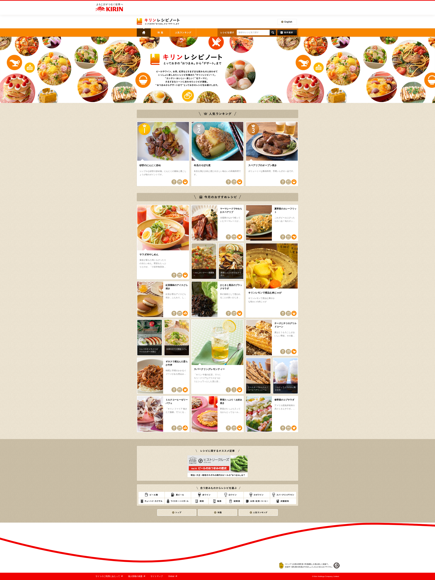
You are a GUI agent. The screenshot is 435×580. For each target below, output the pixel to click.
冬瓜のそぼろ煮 (202, 165)
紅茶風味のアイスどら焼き (177, 287)
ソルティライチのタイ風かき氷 (285, 388)
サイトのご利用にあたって (109, 576)
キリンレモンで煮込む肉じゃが (265, 292)
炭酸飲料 (283, 501)
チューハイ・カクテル (151, 501)
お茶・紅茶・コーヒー (257, 501)
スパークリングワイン (283, 495)
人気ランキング (183, 32)
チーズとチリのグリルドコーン (285, 325)
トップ (144, 32)
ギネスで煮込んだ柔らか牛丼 (177, 363)
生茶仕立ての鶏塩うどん (176, 349)
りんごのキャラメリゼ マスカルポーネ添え (148, 350)
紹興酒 (234, 501)
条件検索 (287, 32)
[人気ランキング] (258, 512)
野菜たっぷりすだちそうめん (231, 274)
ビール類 (151, 495)
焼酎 (199, 501)
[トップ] (176, 512)
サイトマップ (157, 576)
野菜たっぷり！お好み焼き (231, 401)
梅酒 (217, 501)
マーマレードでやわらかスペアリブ (231, 210)
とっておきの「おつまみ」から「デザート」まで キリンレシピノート (158, 21)
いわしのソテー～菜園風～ (204, 274)
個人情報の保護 (136, 576)
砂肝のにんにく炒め (150, 165)
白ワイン (230, 495)
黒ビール (178, 495)
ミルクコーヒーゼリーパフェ (177, 401)
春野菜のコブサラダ (284, 399)
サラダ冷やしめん (149, 254)
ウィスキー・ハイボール (178, 501)
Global (172, 576)
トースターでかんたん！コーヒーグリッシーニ (258, 388)
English (287, 22)
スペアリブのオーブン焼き (262, 165)
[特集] (217, 512)
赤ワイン (204, 495)
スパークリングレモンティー (209, 369)
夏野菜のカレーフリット (285, 210)
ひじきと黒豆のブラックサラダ (231, 287)
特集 (160, 32)
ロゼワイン (257, 495)
